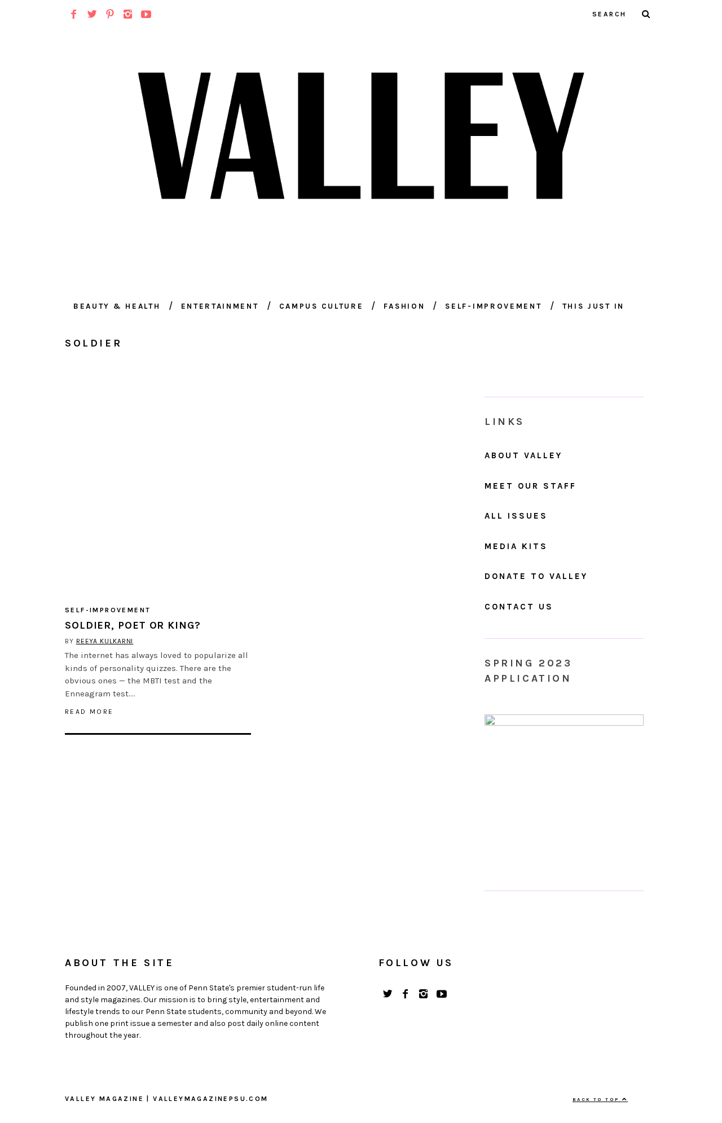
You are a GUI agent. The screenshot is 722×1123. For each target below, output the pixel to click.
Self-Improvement (493, 306)
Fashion (404, 306)
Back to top (597, 1099)
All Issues (516, 516)
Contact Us (519, 607)
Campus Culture (321, 306)
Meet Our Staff (530, 486)
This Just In (593, 306)
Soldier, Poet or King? (133, 625)
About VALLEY (523, 455)
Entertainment (220, 306)
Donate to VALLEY (536, 576)
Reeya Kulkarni (105, 641)
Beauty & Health (117, 306)
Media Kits (516, 546)
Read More (89, 711)
